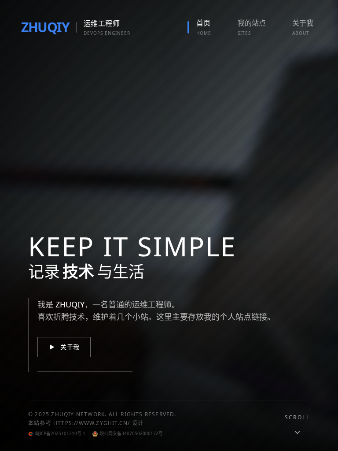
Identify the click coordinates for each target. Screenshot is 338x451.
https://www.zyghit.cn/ (91, 423)
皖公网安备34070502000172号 (131, 433)
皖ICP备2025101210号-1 (60, 433)
